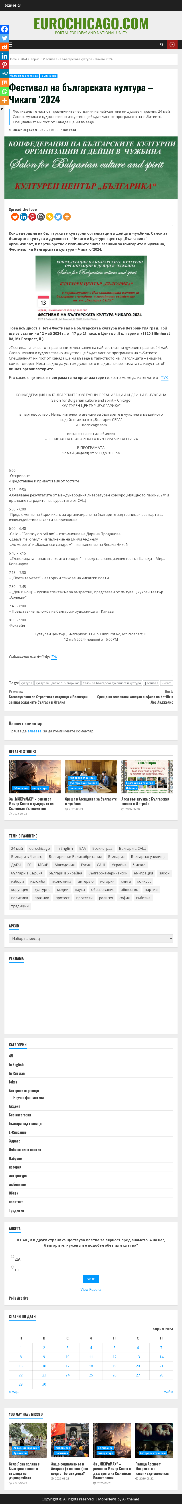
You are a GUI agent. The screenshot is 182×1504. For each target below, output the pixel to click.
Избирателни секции (25, 1149)
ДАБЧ (16, 864)
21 (161, 1366)
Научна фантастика (28, 1097)
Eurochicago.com (91, 23)
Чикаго (167, 683)
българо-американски (108, 873)
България (116, 856)
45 (11, 1056)
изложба (37, 881)
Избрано (131, 788)
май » (168, 1391)
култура (26, 683)
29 (21, 1384)
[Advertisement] (42, 1000)
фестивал (151, 683)
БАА (82, 848)
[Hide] (2, 109)
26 (115, 1375)
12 (115, 1356)
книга (126, 881)
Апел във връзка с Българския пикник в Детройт (147, 776)
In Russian (17, 1073)
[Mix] (4, 82)
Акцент (14, 1106)
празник (41, 897)
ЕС (29, 864)
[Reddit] (15, 217)
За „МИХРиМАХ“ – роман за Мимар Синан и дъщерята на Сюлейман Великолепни (35, 776)
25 (91, 1375)
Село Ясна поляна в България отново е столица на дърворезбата (28, 1440)
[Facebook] (4, 29)
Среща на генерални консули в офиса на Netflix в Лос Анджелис (135, 697)
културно (42, 889)
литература (39, 788)
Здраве (14, 1141)
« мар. (14, 1391)
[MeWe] (4, 73)
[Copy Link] (49, 217)
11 (91, 1356)
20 (138, 1366)
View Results (91, 1289)
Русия (86, 864)
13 (138, 1356)
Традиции (16, 1210)
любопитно (17, 1184)
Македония (65, 864)
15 (21, 1366)
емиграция (143, 873)
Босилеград (102, 848)
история (107, 881)
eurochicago (39, 848)
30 (44, 1384)
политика (76, 788)
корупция (19, 889)
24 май (17, 848)
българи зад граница (24, 75)
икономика (61, 881)
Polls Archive (18, 1298)
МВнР (43, 864)
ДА (17, 1259)
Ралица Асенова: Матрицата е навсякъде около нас (154, 1440)
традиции (20, 906)
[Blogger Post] (41, 217)
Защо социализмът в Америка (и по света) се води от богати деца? (70, 1440)
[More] (67, 217)
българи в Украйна (65, 873)
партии (151, 889)
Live (172, 44)
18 (91, 1366)
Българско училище (148, 856)
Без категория (20, 1115)
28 (161, 1375)
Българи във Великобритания (75, 856)
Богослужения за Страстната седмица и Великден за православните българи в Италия (48, 697)
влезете (35, 731)
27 (138, 1375)
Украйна (119, 864)
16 (44, 1366)
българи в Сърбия (26, 873)
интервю (86, 881)
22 (21, 1375)
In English (64, 848)
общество (129, 889)
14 (161, 1356)
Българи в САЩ (132, 848)
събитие (143, 897)
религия (106, 897)
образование (102, 889)
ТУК (54, 656)
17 (67, 1366)
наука (80, 889)
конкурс (144, 881)
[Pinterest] (32, 217)
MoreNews (107, 1499)
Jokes (13, 1082)
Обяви (13, 1193)
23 (44, 1375)
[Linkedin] (24, 217)
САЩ (101, 864)
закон (164, 873)
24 (67, 1375)
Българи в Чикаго (26, 856)
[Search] (161, 44)
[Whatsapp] (4, 91)
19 (115, 1366)
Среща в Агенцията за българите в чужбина (91, 801)
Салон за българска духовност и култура (112, 683)
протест (62, 897)
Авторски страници (82, 777)
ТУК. (164, 377)
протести (84, 897)
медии (62, 889)
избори (17, 881)
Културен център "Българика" (57, 683)
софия (124, 897)
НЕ (17, 1270)
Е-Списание (49, 75)
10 (67, 1356)
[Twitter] (58, 217)
